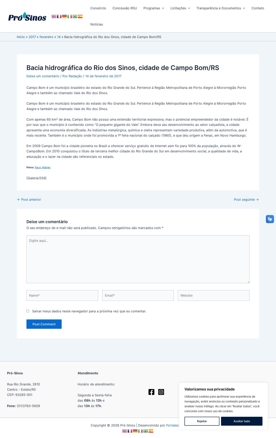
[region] (223, 406)
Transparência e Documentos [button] (218, 8)
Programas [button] (151, 8)
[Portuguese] (75, 16)
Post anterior (29, 199)
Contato (258, 8)
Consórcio (98, 8)
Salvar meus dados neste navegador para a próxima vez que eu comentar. (89, 311)
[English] (54, 16)
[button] (162, 8)
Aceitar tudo (242, 421)
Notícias (96, 24)
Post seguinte (246, 199)
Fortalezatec (175, 425)
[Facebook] (151, 392)
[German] (64, 16)
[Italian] (70, 16)
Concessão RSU (125, 8)
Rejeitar (202, 421)
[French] (59, 16)
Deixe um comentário (42, 76)
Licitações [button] (178, 8)
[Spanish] (80, 16)
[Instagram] (161, 392)
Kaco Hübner (43, 167)
